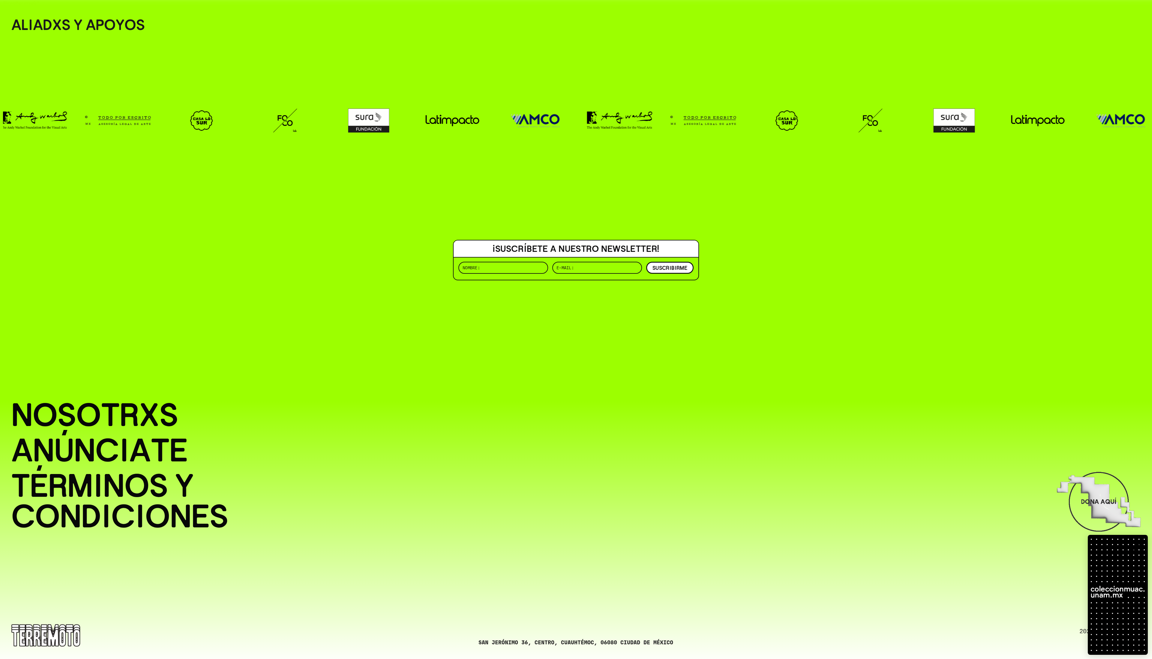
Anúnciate (99, 450)
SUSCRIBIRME (669, 268)
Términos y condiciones (119, 501)
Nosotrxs (94, 415)
